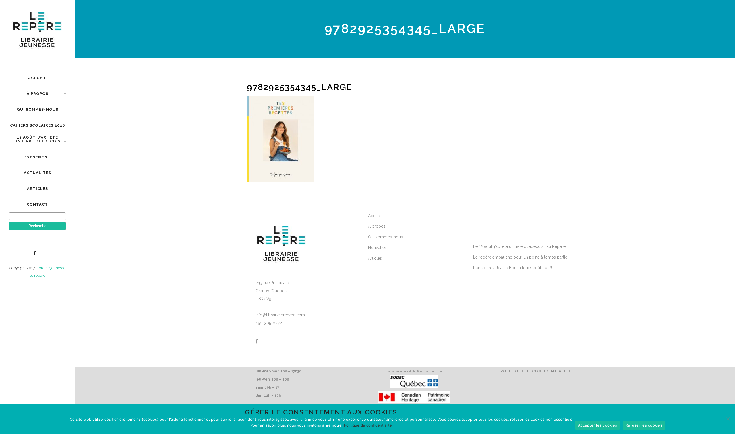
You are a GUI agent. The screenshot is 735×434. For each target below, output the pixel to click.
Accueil (375, 215)
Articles (375, 258)
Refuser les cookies (644, 425)
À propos (377, 226)
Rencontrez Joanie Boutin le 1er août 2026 (512, 267)
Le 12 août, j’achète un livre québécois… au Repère (519, 246)
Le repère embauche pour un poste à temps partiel (520, 257)
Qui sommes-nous (385, 237)
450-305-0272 (269, 323)
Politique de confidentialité (535, 371)
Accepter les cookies (597, 425)
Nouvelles (377, 247)
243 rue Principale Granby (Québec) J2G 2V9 (272, 290)
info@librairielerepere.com (280, 315)
